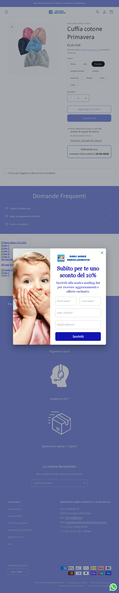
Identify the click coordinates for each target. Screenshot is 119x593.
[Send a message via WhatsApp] (113, 587)
